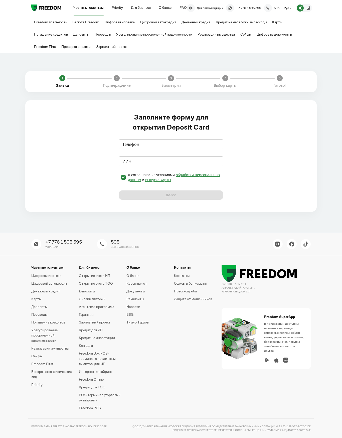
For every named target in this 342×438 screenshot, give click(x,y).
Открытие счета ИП (94, 276)
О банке (165, 8)
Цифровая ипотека (46, 276)
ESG (129, 314)
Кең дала (86, 346)
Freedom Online (91, 379)
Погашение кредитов (48, 322)
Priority (117, 8)
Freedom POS (90, 408)
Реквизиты (135, 299)
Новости (133, 307)
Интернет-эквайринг (95, 372)
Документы (135, 291)
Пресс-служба (185, 291)
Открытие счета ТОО (96, 283)
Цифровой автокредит (49, 283)
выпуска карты (158, 179)
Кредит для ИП (91, 330)
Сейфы (36, 356)
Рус (287, 8)
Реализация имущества (50, 348)
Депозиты (39, 307)
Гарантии (86, 314)
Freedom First (42, 364)
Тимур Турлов (137, 322)
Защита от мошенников (193, 299)
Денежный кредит (45, 291)
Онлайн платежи (92, 299)
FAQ (183, 8)
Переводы (39, 314)
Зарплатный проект (94, 322)
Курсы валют (136, 283)
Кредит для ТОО (92, 387)
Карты (36, 299)
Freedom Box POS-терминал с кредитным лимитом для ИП (97, 358)
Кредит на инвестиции (97, 338)
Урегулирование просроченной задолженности (44, 335)
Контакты (182, 276)
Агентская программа (96, 307)
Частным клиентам (88, 8)
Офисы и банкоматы (190, 283)
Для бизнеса (141, 8)
